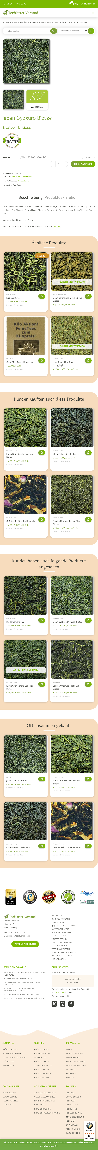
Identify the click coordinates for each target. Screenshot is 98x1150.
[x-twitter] (54, 1004)
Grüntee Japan (45, 22)
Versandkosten (24, 181)
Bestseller (16, 176)
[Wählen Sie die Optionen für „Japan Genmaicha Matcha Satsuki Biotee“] (88, 296)
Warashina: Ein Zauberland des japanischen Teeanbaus (19, 989)
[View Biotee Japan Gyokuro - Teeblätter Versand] (13, 100)
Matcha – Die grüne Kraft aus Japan (21, 995)
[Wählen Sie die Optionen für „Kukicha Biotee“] (41, 296)
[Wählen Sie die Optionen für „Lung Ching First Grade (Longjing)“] (88, 360)
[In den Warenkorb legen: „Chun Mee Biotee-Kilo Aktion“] (41, 360)
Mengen (6, 157)
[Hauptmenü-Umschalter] (92, 12)
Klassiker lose (60, 22)
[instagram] (62, 1004)
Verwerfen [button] (53, 1146)
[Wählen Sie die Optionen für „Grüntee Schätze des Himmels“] (41, 519)
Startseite (7, 22)
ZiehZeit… (57, 226)
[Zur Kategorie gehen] (91, 31)
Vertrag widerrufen (25, 944)
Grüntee (32, 22)
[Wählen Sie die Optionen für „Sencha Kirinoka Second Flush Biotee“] (88, 519)
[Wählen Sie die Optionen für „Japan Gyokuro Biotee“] (41, 779)
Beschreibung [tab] (31, 197)
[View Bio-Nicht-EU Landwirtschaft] (37, 100)
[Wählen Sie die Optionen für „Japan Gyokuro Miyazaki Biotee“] (88, 620)
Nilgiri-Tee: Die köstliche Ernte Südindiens (24, 998)
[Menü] (93, 1122)
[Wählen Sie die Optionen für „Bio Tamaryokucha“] (41, 620)
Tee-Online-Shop (20, 22)
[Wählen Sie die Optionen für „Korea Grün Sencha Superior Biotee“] (41, 684)
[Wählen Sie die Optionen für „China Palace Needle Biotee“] (88, 452)
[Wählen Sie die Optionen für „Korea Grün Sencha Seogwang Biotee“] (41, 452)
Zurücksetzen (90, 157)
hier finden (60, 992)
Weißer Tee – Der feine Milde (18, 979)
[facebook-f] (71, 1004)
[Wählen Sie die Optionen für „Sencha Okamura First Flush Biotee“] (88, 684)
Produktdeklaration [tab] (61, 197)
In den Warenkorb (83, 164)
